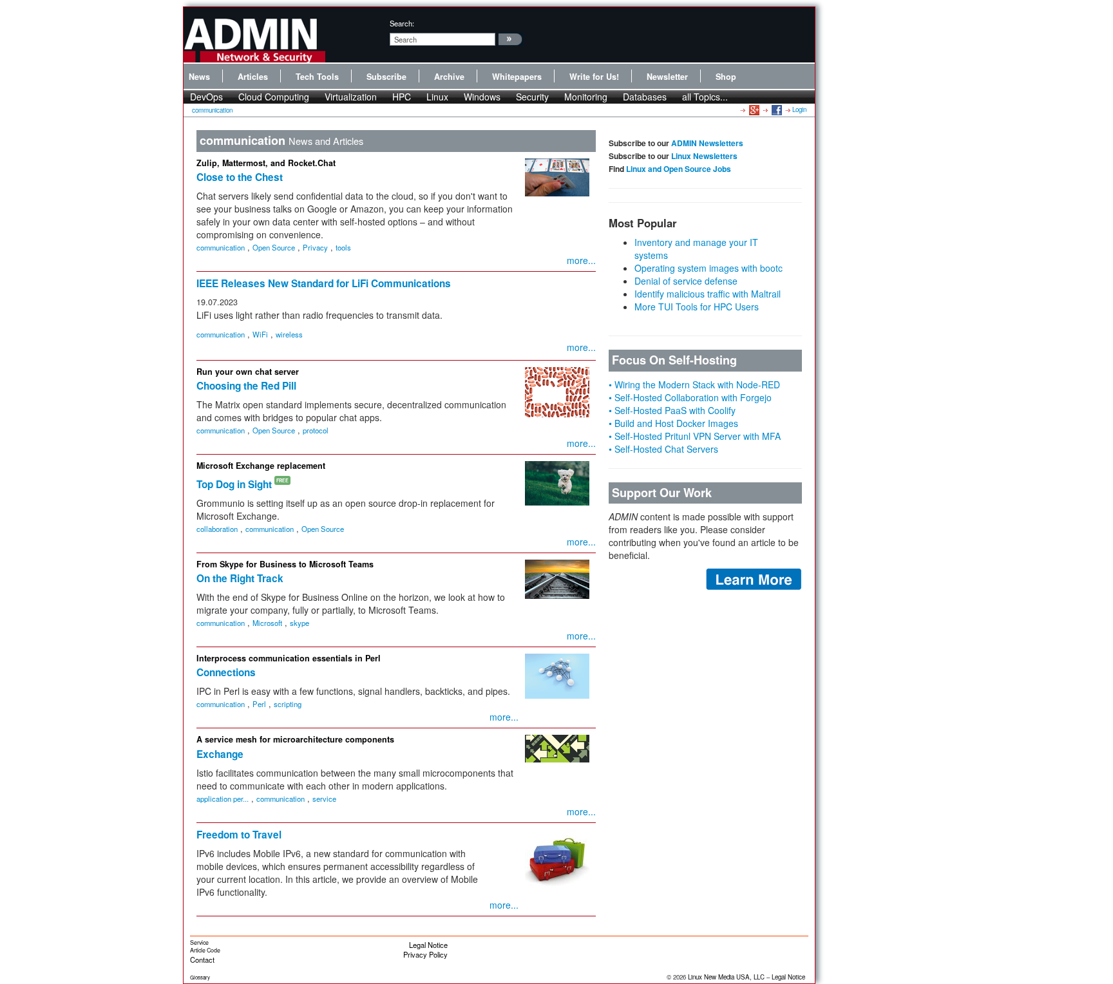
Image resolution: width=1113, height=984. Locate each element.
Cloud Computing (273, 96)
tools (343, 247)
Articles (253, 76)
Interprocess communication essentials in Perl (288, 658)
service (324, 798)
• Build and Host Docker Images (673, 423)
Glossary (200, 977)
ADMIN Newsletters (707, 143)
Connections (226, 672)
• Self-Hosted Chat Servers (663, 448)
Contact (202, 959)
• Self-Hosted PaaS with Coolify (672, 410)
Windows (482, 96)
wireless (289, 334)
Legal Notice (428, 945)
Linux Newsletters (704, 156)
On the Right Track (239, 578)
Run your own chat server (247, 371)
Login (799, 109)
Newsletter (667, 76)
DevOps (206, 96)
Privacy (315, 247)
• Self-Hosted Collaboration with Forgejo (690, 397)
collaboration (217, 529)
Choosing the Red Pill (246, 386)
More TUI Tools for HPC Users (696, 306)
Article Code (205, 950)
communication (212, 110)
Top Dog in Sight (234, 484)
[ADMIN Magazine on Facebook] (776, 109)
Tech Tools (317, 76)
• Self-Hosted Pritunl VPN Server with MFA (695, 436)
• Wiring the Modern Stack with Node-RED (694, 384)
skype (299, 623)
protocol (315, 430)
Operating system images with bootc (708, 267)
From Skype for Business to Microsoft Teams (285, 564)
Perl (259, 704)
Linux (437, 96)
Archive (449, 76)
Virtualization (351, 96)
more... (581, 260)
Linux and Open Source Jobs (678, 169)
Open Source (273, 247)
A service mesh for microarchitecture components (295, 739)
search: (402, 23)
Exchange (219, 754)
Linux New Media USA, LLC (726, 976)
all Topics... (705, 96)
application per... (222, 798)
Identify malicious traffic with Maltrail (707, 293)
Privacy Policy (425, 954)
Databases (645, 96)
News (199, 76)
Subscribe (386, 76)
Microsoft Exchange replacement (260, 465)
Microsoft (267, 623)
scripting (287, 704)
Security (532, 96)
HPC (401, 96)
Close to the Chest (239, 177)
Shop (726, 76)
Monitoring (585, 96)
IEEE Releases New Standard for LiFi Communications (323, 283)
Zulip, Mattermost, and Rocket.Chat (266, 163)
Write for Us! (594, 76)
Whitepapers (517, 76)
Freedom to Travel (238, 835)
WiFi (260, 334)
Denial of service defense (685, 280)
